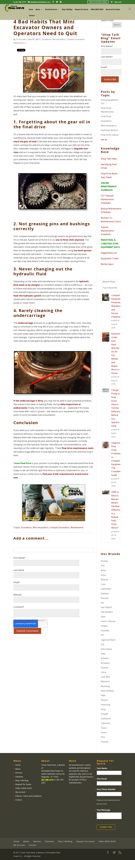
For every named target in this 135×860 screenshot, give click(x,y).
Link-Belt (105, 676)
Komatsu (105, 663)
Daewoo (105, 593)
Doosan (105, 598)
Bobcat (104, 579)
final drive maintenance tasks (77, 448)
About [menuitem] (38, 10)
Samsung (105, 704)
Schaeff (104, 713)
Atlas (103, 570)
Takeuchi (105, 723)
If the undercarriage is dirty (28, 400)
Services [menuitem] (18, 772)
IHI (102, 635)
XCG (103, 737)
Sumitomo (106, 718)
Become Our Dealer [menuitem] (113, 10)
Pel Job (104, 700)
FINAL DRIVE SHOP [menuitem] (97, 10)
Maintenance (19, 43)
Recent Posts (109, 281)
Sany (103, 709)
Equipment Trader (110, 258)
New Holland (107, 690)
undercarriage (25, 322)
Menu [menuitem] (17, 760)
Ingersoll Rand (108, 639)
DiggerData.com (109, 252)
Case (103, 584)
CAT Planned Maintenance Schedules (107, 199)
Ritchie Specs (107, 264)
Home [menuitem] (31, 10)
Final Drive (106, 116)
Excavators (46, 39)
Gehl (103, 616)
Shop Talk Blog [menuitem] (67, 10)
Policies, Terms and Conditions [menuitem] (28, 796)
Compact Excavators (76, 39)
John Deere (106, 649)
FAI (102, 602)
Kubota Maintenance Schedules (107, 231)
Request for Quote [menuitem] (81, 10)
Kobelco (105, 658)
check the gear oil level (25, 141)
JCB (102, 644)
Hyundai (105, 630)
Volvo (103, 732)
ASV (103, 565)
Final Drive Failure (110, 134)
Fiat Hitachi (106, 607)
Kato (103, 653)
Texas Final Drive (22, 463)
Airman (104, 561)
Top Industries (110, 287)
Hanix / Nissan (108, 621)
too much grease (82, 250)
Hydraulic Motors (109, 130)
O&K (103, 695)
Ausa (103, 575)
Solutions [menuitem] (19, 776)
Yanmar (105, 741)
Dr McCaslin (21, 39)
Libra (103, 672)
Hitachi (104, 625)
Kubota (104, 667)
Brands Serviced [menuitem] (51, 10)
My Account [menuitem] (20, 792)
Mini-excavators (59, 39)
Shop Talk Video (109, 158)
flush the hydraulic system (27, 295)
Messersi (105, 681)
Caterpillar (106, 588)
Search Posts (107, 20)
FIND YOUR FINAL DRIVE (98, 2)
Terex (104, 727)
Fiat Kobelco (107, 611)
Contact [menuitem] (32, 16)
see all (104, 139)
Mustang (105, 686)
